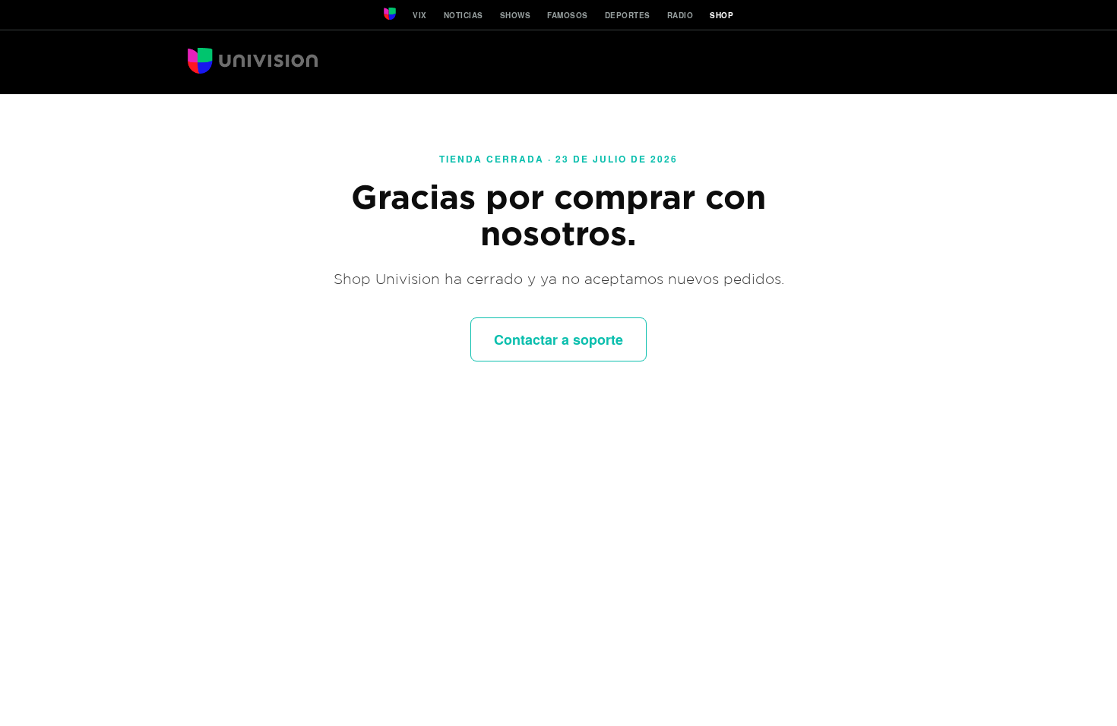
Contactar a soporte (558, 339)
